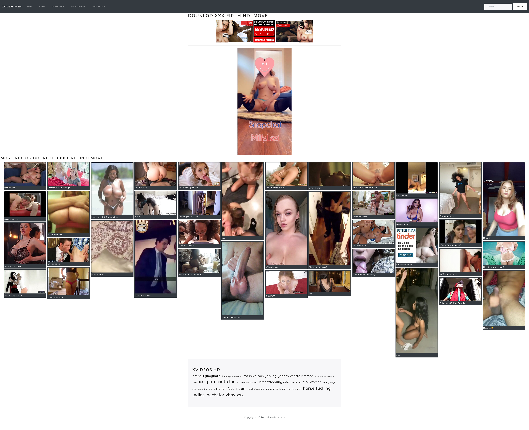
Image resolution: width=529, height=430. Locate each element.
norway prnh (294, 389)
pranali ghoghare (206, 376)
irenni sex (296, 382)
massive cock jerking (260, 376)
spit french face (221, 388)
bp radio (202, 389)
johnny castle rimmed (295, 376)
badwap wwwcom (232, 376)
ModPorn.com (78, 7)
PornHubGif (58, 7)
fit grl (241, 388)
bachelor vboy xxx (225, 395)
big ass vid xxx (249, 382)
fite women (312, 382)
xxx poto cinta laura (219, 382)
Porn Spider (98, 7)
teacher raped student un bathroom (266, 389)
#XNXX (42, 7)
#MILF (30, 7)
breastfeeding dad (274, 382)
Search (520, 7)
